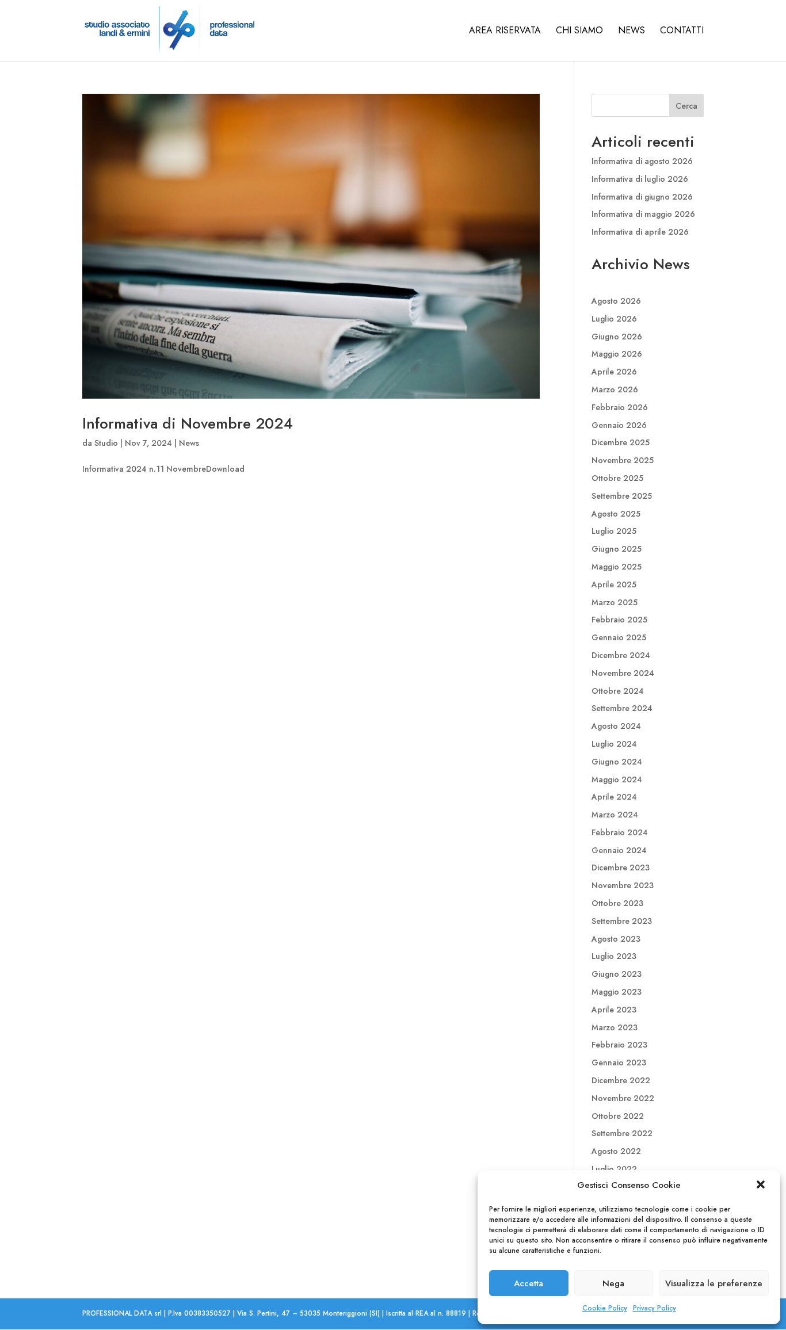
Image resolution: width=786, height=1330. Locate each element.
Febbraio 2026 (620, 407)
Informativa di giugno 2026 (642, 196)
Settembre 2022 (622, 1133)
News (631, 31)
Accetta (528, 1283)
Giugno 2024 (617, 761)
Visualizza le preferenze (713, 1283)
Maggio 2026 (617, 354)
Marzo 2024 (615, 814)
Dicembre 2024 (621, 655)
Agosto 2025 (616, 513)
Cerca (686, 106)
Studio (106, 443)
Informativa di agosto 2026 (642, 161)
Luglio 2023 (614, 956)
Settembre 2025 (622, 496)
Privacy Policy (654, 1308)
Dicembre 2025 (621, 442)
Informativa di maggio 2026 (643, 214)
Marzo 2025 (615, 602)
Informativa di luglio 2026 (640, 179)
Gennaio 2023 (619, 1062)
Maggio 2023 (617, 992)
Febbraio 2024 (620, 832)
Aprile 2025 (614, 584)
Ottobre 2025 (617, 478)
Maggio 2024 (617, 779)
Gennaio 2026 (619, 425)
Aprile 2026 (614, 371)
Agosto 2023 (616, 939)
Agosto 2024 (616, 726)
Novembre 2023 (623, 885)
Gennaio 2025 (619, 637)
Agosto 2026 (616, 301)
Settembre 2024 (622, 708)
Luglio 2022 (614, 1169)
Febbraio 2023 (619, 1044)
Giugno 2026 (617, 336)
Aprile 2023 (614, 1009)
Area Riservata (505, 31)
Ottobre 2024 (618, 691)
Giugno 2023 (617, 974)
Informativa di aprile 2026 (640, 232)
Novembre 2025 (623, 460)
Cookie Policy (604, 1308)
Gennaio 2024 (619, 850)
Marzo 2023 (615, 1027)
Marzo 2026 (615, 389)
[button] (762, 1186)
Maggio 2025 (617, 566)
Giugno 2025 (617, 549)
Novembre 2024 (623, 673)
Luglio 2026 (614, 318)
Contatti (682, 31)
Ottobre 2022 (618, 1116)
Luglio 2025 (614, 531)
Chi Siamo (579, 31)
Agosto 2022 (616, 1151)
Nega (613, 1283)
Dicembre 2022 (621, 1080)
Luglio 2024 (614, 744)
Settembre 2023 (622, 921)
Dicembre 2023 (621, 867)
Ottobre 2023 (617, 903)
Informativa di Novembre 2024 (187, 423)
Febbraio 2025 (619, 619)
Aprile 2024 (614, 796)
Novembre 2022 (623, 1098)
